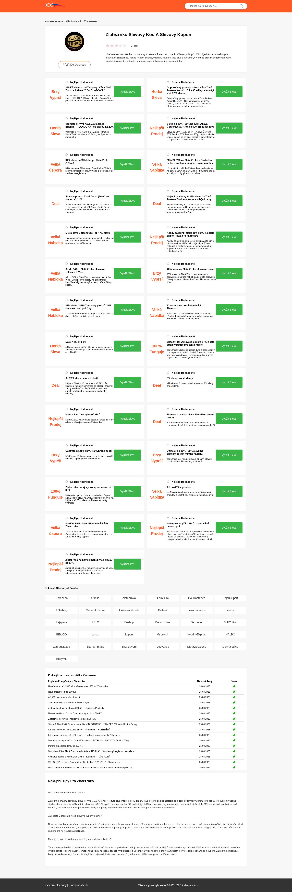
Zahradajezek (61, 646)
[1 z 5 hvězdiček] (108, 46)
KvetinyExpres (196, 634)
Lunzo (95, 634)
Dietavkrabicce (196, 646)
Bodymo (61, 658)
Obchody (71, 21)
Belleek (162, 610)
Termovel (196, 622)
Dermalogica (230, 646)
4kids (230, 610)
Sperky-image (95, 646)
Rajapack (61, 622)
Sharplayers (129, 646)
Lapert (129, 634)
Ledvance (163, 646)
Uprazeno (61, 598)
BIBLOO (61, 634)
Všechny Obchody (56, 885)
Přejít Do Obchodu (74, 64)
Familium (163, 598)
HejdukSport (230, 598)
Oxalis (95, 598)
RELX (95, 622)
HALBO (230, 634)
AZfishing (61, 610)
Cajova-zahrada (129, 610)
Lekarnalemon (196, 610)
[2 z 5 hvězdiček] (110, 46)
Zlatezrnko (90, 21)
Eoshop (129, 622)
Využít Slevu (127, 91)
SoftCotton (230, 622)
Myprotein (163, 634)
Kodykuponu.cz (54, 21)
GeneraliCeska (95, 610)
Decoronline (162, 622)
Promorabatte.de (79, 885)
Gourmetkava (196, 598)
